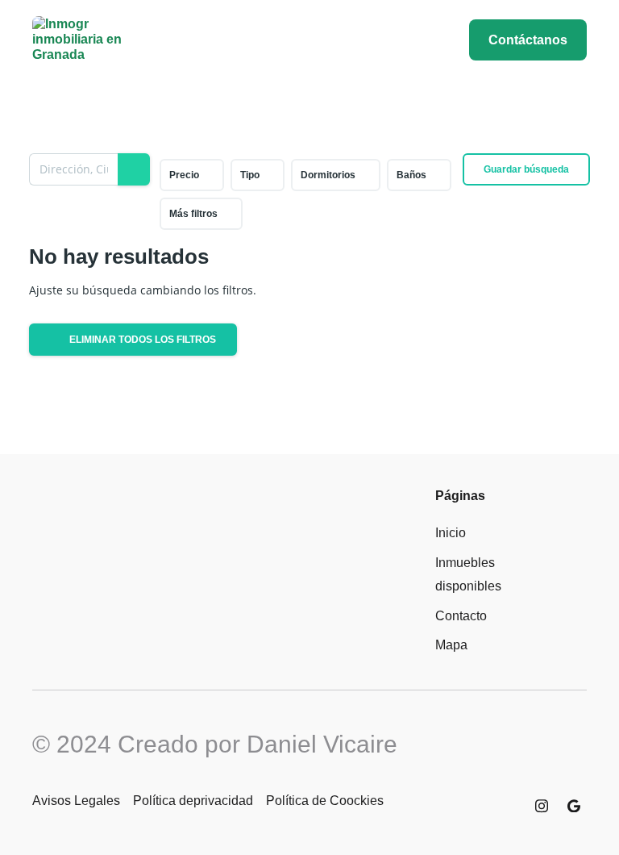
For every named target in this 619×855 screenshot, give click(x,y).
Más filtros (193, 213)
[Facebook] (509, 806)
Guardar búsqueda (526, 169)
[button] (300, 37)
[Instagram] (541, 806)
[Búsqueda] (134, 169)
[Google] (574, 806)
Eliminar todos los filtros (141, 339)
